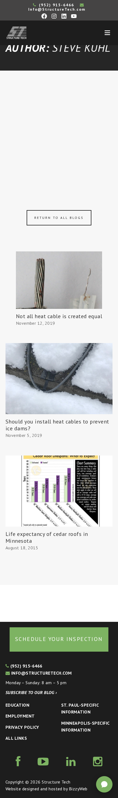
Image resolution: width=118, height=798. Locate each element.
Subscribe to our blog (31, 692)
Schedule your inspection (59, 639)
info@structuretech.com (41, 673)
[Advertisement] (59, 132)
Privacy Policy (22, 727)
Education (17, 705)
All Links (16, 738)
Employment (20, 716)
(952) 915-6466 (55, 4)
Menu (107, 33)
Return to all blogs (59, 218)
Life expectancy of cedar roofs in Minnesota (46, 537)
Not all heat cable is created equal (59, 316)
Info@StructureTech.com (57, 9)
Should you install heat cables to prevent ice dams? (57, 425)
